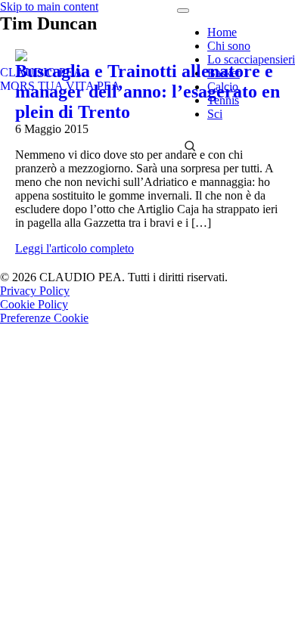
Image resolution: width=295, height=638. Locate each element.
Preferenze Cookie (44, 317)
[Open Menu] (183, 10)
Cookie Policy (34, 304)
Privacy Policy (35, 290)
